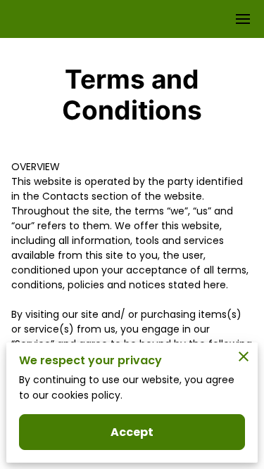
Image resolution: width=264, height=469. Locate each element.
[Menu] (243, 19)
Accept (132, 432)
